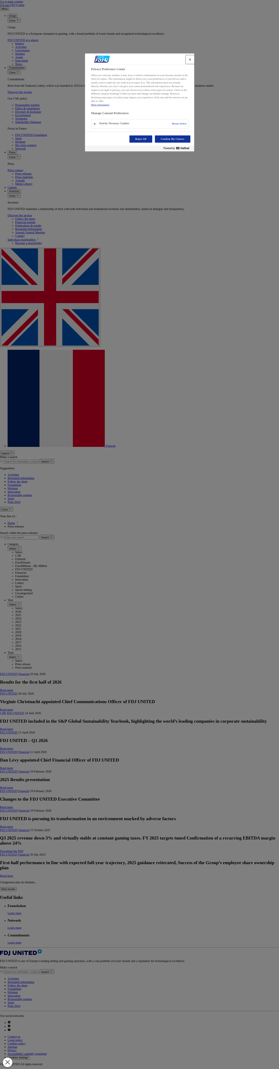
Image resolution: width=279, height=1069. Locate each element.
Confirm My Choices (172, 139)
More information (100, 104)
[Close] (190, 59)
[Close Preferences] (7, 1062)
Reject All (141, 139)
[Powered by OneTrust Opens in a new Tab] (177, 149)
